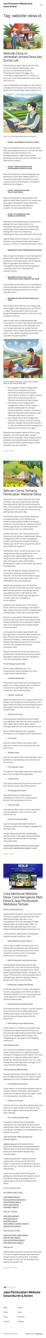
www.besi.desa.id (10, 1218)
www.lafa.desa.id (10, 1221)
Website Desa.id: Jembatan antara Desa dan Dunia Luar (22, 57)
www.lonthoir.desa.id (12, 1226)
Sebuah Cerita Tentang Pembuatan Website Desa (22, 492)
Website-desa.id (9, 1144)
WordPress (39, 1334)
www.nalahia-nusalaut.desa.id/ (16, 1223)
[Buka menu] (41, 5)
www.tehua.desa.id (11, 1216)
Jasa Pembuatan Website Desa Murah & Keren (17, 5)
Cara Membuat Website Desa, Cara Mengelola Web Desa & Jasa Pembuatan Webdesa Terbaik (22, 899)
